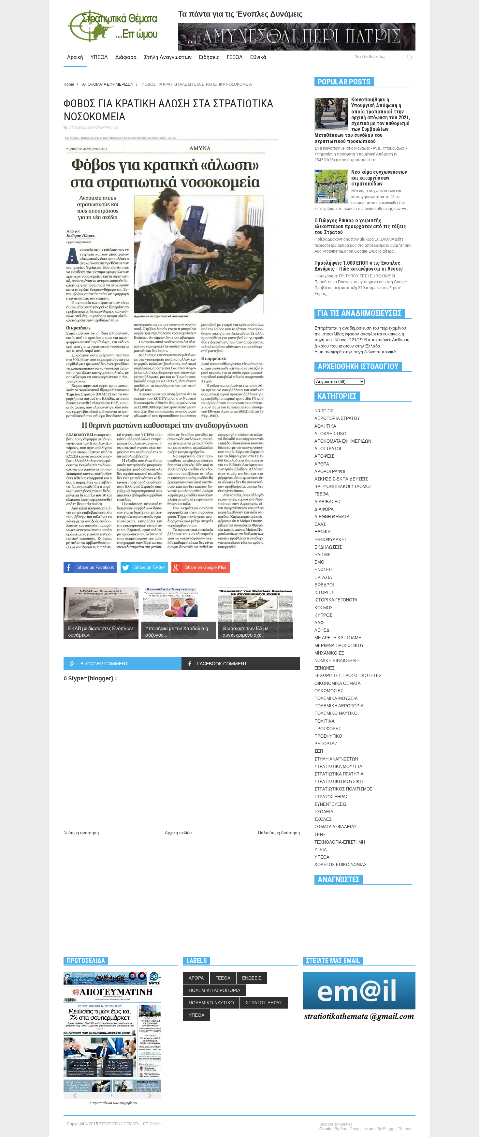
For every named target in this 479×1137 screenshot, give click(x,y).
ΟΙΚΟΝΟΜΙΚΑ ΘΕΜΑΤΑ (337, 683)
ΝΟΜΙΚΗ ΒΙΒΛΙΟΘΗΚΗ (336, 660)
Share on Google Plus (205, 567)
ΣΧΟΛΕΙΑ (323, 811)
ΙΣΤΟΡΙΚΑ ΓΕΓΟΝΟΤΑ (335, 600)
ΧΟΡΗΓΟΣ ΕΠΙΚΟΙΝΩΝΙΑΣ (340, 864)
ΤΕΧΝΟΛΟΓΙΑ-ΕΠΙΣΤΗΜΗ (339, 842)
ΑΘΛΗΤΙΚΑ (325, 426)
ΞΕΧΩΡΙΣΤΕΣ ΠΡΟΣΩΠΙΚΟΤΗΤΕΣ (348, 675)
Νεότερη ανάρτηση (81, 832)
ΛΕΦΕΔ (321, 630)
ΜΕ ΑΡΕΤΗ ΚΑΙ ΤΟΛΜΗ (337, 637)
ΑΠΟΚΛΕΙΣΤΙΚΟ (330, 433)
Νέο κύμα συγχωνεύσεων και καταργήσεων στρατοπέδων (379, 178)
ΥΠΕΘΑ (99, 57)
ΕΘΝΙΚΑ (322, 531)
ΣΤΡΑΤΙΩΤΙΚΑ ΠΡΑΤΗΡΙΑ (339, 774)
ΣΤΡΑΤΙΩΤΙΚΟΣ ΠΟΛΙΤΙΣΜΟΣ (343, 789)
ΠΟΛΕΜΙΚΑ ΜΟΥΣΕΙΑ (336, 698)
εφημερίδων (128, 1103)
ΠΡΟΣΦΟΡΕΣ (327, 728)
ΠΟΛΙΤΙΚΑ (324, 721)
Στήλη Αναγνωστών (168, 57)
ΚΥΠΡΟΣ (323, 615)
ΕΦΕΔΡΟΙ (324, 585)
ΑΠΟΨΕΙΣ (324, 456)
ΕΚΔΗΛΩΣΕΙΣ (328, 547)
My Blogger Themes (394, 1129)
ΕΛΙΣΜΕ (322, 554)
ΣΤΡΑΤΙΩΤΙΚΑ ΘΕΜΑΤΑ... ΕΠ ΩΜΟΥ (130, 1124)
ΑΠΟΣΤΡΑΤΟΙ (327, 448)
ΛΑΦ (319, 622)
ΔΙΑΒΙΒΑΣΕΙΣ (327, 501)
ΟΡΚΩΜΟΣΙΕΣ (328, 690)
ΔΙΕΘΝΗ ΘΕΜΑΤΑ (332, 516)
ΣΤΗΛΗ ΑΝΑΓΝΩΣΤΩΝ (336, 759)
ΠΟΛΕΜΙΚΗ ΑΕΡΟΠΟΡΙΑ (339, 705)
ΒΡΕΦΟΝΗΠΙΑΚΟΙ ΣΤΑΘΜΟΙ (342, 486)
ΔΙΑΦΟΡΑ (324, 509)
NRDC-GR (324, 410)
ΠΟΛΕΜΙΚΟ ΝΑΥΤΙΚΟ (335, 713)
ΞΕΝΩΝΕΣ (324, 668)
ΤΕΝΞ (320, 834)
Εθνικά (258, 57)
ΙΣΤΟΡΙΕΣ (324, 592)
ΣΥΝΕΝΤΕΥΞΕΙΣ (330, 804)
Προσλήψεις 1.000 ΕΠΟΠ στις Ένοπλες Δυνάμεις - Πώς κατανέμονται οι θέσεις (358, 266)
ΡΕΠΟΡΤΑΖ (325, 743)
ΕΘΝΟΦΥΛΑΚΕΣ (330, 539)
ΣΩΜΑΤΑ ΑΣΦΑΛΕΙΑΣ (335, 826)
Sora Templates (354, 1129)
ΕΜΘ (319, 562)
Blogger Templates (336, 1124)
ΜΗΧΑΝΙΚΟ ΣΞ (329, 653)
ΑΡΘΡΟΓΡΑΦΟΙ (329, 471)
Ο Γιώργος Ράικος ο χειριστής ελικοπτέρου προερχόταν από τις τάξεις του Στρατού (360, 226)
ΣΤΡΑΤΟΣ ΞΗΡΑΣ (331, 796)
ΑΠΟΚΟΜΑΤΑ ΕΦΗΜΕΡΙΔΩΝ (93, 128)
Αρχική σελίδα (178, 832)
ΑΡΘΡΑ (321, 464)
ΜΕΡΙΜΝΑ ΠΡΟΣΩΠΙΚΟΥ (339, 645)
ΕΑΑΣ (320, 524)
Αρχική (75, 57)
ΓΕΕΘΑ (235, 57)
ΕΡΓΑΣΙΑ (323, 577)
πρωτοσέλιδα (103, 1103)
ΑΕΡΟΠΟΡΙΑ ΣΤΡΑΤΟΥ (337, 418)
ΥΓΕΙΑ (320, 849)
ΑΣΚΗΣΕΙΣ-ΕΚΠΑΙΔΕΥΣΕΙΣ (341, 479)
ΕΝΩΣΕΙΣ (323, 569)
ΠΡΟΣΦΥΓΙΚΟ (328, 736)
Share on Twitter (149, 567)
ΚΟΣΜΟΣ (323, 607)
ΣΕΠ (318, 751)
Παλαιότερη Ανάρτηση (279, 832)
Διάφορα (126, 57)
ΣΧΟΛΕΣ (323, 819)
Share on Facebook (95, 567)
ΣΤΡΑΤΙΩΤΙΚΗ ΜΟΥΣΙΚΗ (338, 781)
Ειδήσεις (209, 57)
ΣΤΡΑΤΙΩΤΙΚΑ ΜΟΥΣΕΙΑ (338, 766)
